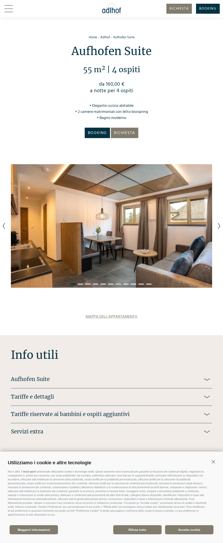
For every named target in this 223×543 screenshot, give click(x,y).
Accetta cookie (189, 529)
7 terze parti (28, 471)
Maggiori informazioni (34, 529)
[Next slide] (219, 226)
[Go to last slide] (4, 226)
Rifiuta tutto (137, 529)
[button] (213, 462)
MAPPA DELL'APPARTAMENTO (111, 317)
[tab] (73, 284)
